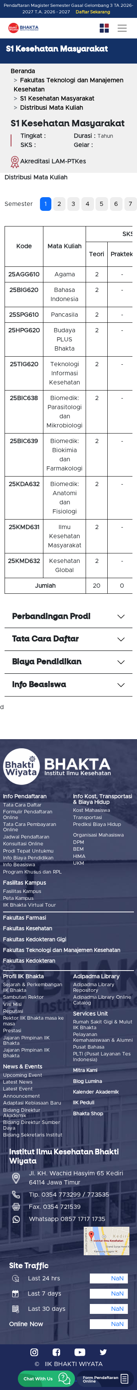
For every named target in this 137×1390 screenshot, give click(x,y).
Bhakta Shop (88, 1113)
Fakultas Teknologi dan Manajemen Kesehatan (61, 950)
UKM (78, 863)
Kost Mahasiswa (91, 810)
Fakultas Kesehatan (27, 928)
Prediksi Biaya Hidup (97, 824)
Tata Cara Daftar (22, 805)
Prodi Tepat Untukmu (28, 851)
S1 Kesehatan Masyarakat (57, 99)
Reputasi (13, 1011)
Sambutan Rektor (23, 997)
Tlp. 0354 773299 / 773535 (69, 1195)
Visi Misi (12, 1004)
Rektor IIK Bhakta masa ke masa (33, 1021)
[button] (46, 1379)
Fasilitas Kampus (22, 891)
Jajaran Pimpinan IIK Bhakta (26, 1041)
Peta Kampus (18, 898)
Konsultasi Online (23, 844)
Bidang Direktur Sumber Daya (31, 1125)
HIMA (79, 856)
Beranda (23, 71)
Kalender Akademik (96, 1092)
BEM (78, 849)
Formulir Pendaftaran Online (28, 815)
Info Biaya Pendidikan (28, 858)
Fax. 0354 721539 (55, 1207)
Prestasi (12, 1030)
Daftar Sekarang (93, 12)
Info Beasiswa (19, 864)
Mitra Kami (85, 1070)
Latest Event (18, 1089)
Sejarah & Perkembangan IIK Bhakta (32, 987)
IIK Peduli (83, 1102)
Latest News (17, 1082)
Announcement (21, 1096)
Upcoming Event (22, 1075)
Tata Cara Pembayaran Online (29, 827)
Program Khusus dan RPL (32, 872)
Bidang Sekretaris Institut (32, 1135)
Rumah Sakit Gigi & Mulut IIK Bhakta (102, 1025)
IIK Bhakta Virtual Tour (29, 905)
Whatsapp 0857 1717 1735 (67, 1219)
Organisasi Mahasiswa (98, 835)
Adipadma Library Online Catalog (102, 1000)
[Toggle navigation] (122, 28)
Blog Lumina (87, 1081)
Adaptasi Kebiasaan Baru (32, 1103)
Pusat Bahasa (88, 1047)
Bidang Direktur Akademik (21, 1113)
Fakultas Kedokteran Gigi (34, 939)
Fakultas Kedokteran (29, 961)
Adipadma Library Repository (94, 987)
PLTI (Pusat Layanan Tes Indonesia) (102, 1057)
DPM (78, 842)
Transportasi (87, 817)
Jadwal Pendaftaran (26, 837)
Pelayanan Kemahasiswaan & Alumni (103, 1037)
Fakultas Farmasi (24, 918)
